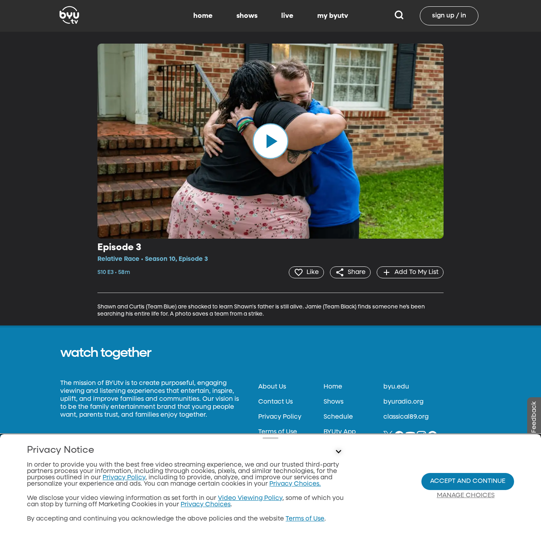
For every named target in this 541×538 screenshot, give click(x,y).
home (203, 15)
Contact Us (275, 402)
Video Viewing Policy (250, 498)
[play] (270, 141)
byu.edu (396, 387)
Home (333, 387)
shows (246, 15)
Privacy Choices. (295, 484)
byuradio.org (403, 402)
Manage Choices (466, 495)
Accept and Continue (467, 481)
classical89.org (406, 417)
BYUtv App (340, 432)
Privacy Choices (205, 505)
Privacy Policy (279, 417)
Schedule (338, 417)
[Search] (399, 15)
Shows (333, 402)
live (287, 15)
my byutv (332, 15)
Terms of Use (277, 432)
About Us (272, 387)
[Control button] (339, 452)
